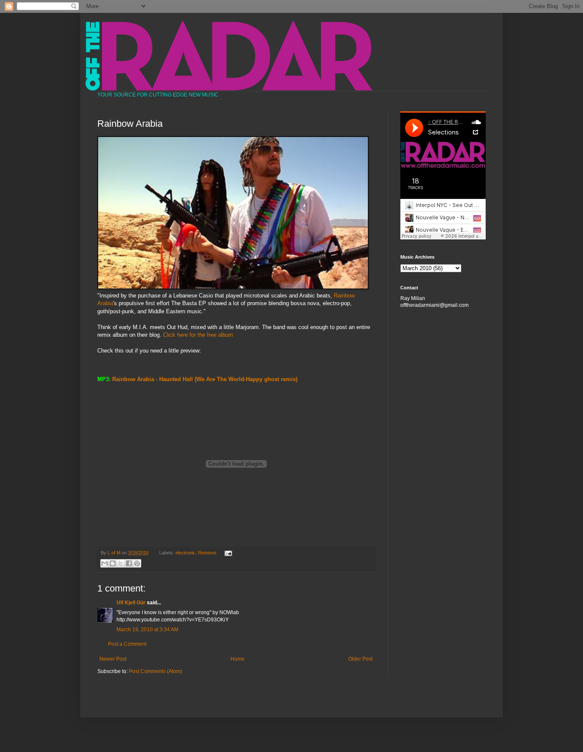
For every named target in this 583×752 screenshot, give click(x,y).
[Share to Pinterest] (137, 563)
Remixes (207, 552)
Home (237, 659)
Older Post (360, 659)
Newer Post (112, 659)
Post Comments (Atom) (155, 671)
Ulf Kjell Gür (131, 603)
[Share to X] (121, 563)
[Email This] (104, 563)
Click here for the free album (198, 335)
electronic (185, 552)
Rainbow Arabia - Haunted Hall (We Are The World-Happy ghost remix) (204, 379)
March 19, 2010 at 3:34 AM (147, 629)
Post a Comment (127, 644)
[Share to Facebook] (129, 563)
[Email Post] (227, 552)
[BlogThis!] (112, 563)
